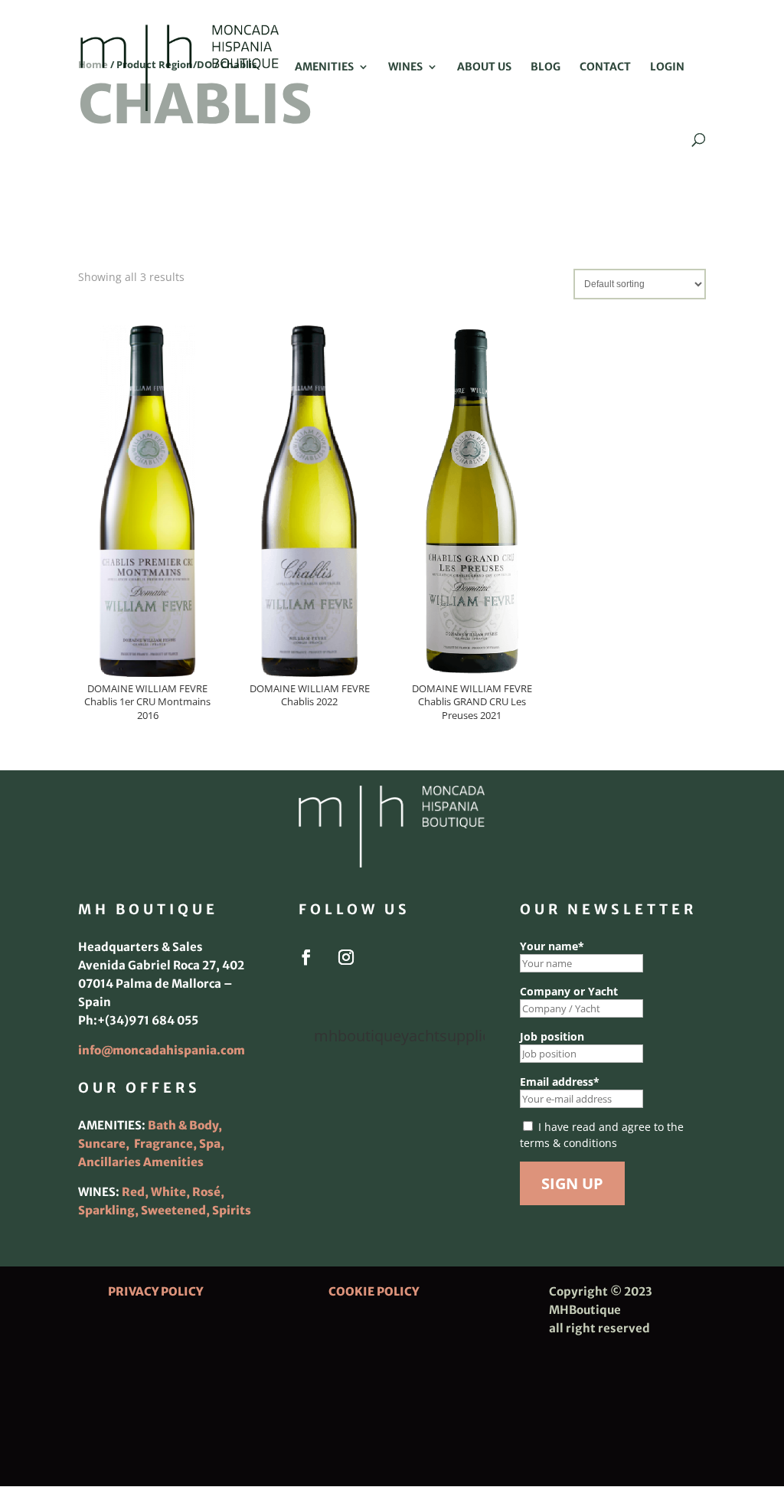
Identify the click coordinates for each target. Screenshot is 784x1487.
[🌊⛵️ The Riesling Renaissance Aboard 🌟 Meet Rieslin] (392, 1101)
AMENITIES (324, 67)
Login (667, 67)
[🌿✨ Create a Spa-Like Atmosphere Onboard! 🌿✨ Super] (327, 1180)
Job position (552, 1036)
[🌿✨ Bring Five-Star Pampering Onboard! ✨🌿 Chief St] (327, 1140)
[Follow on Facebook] (306, 957)
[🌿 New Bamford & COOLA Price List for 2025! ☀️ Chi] (392, 1140)
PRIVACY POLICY (155, 1291)
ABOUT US (484, 67)
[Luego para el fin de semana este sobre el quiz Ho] (327, 1101)
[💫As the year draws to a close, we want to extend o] (456, 1140)
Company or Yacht (569, 991)
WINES (405, 67)
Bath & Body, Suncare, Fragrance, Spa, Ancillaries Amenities (151, 1143)
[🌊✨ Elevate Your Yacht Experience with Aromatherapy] (456, 1180)
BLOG (545, 67)
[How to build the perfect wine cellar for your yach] (456, 1101)
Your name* (552, 946)
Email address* (559, 1081)
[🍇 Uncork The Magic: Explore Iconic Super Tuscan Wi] (392, 1180)
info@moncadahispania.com (161, 1050)
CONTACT (605, 67)
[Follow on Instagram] (346, 957)
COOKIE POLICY (373, 1291)
